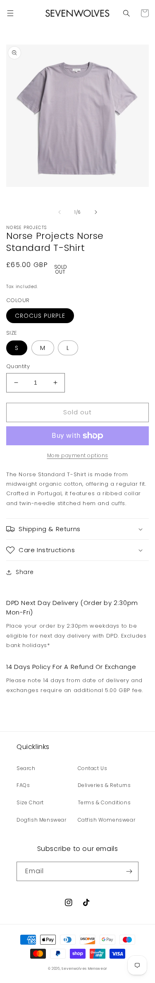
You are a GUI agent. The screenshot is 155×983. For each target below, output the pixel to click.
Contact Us (92, 768)
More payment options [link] (77, 455)
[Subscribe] (129, 871)
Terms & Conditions (104, 802)
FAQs (23, 785)
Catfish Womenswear (107, 819)
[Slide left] (59, 212)
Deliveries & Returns (104, 785)
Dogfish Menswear (42, 819)
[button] (10, 13)
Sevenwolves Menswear (84, 968)
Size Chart (30, 802)
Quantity (18, 366)
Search (26, 768)
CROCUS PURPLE (40, 316)
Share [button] (25, 572)
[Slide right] (96, 212)
